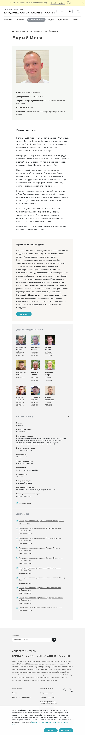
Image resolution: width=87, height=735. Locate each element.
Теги (75, 20)
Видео (51, 20)
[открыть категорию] (54, 640)
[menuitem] (8, 20)
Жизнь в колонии (47, 697)
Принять (50, 730)
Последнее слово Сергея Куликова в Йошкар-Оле (40, 608)
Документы (63, 20)
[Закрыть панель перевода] (83, 3)
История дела (25, 503)
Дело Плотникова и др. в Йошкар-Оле (44, 31)
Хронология (24, 314)
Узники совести (36, 20)
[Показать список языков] (70, 3)
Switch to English (58, 3)
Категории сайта (21, 640)
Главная (8, 20)
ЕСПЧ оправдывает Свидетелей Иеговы (48, 703)
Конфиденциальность (21, 697)
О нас (14, 693)
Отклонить (65, 730)
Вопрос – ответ (46, 693)
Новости (20, 20)
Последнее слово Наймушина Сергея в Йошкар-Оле (41, 521)
